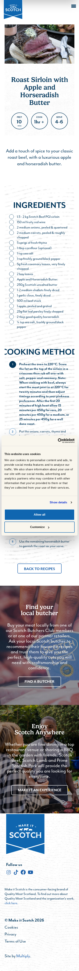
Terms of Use (15, 941)
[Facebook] (23, 872)
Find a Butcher (39, 681)
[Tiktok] (15, 872)
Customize (37, 527)
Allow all (39, 514)
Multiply (23, 955)
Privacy (10, 934)
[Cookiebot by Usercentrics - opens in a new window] (58, 440)
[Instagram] (8, 872)
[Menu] (73, 6)
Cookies (11, 927)
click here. (11, 903)
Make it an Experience (39, 790)
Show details (58, 502)
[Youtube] (30, 872)
